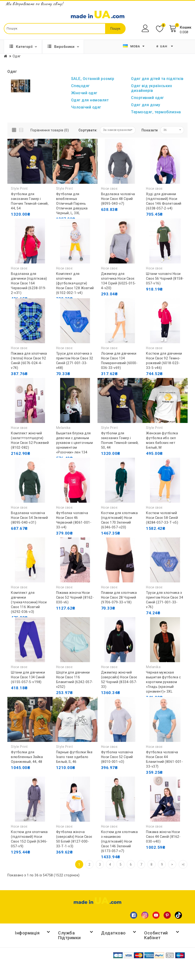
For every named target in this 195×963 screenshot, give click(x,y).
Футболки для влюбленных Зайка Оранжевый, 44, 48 (27, 757)
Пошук (115, 28)
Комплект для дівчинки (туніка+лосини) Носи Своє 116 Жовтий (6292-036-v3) (29, 602)
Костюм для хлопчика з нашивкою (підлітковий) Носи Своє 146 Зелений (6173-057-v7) (119, 841)
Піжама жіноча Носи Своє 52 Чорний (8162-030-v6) (75, 597)
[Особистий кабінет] (146, 28)
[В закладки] (26, 223)
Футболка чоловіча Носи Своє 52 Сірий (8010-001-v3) (117, 757)
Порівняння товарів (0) (49, 130)
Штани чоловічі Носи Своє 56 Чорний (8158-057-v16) (165, 278)
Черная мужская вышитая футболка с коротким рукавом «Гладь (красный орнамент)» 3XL (163, 681)
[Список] (21, 129)
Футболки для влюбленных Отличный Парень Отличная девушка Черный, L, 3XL (72, 203)
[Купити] (15, 453)
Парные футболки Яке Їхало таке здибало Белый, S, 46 (74, 757)
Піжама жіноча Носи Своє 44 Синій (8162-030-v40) (163, 836)
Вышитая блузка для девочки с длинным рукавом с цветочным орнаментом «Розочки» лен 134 (74, 442)
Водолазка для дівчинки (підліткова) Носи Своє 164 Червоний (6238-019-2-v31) (29, 283)
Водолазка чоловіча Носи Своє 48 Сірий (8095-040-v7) (118, 198)
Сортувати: (88, 130)
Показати (149, 130)
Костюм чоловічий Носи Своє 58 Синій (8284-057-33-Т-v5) (162, 517)
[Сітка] (15, 129)
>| (183, 864)
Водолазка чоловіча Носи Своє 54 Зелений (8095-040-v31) (29, 517)
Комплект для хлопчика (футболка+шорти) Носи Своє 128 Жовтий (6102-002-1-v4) (75, 283)
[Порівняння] (37, 223)
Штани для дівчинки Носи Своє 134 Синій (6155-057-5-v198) (28, 677)
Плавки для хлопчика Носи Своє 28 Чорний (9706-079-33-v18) (119, 597)
